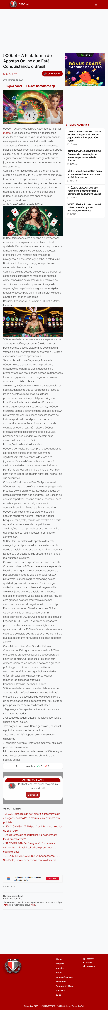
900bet (7, 132)
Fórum (59, 972)
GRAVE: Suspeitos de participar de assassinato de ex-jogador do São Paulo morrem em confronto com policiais (32, 818)
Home (59, 959)
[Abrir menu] (95, 4)
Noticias (60, 963)
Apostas (60, 968)
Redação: (12, 74)
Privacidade (61, 981)
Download (33, 794)
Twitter (89, 962)
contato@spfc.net (64, 977)
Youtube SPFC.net (64, 986)
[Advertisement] (54, 29)
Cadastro (60, 990)
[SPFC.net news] (33, 879)
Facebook (90, 959)
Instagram (90, 966)
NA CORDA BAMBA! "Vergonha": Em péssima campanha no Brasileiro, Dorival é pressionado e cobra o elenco (29, 847)
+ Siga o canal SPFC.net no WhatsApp (29, 86)
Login (58, 995)
